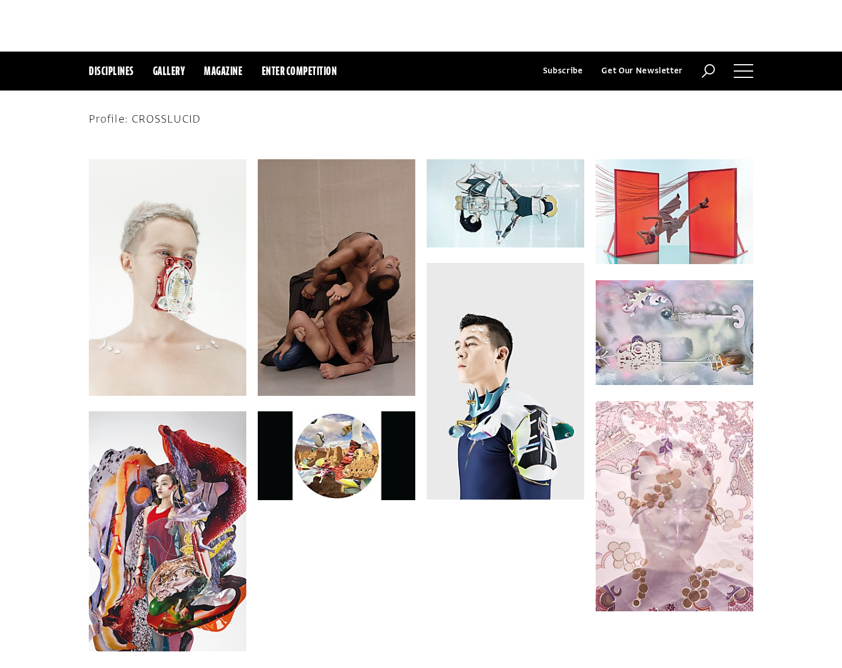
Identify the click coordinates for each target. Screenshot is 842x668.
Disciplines (111, 70)
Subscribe (563, 70)
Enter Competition (299, 70)
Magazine (223, 70)
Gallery (169, 70)
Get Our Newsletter (642, 70)
